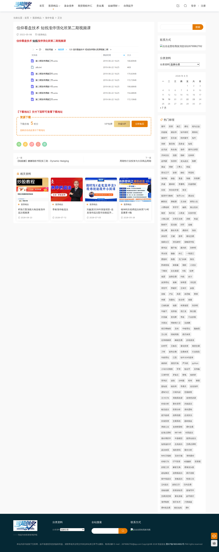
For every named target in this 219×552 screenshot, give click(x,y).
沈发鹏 (187, 323)
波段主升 (176, 484)
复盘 (180, 178)
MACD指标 (166, 455)
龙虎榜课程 (177, 427)
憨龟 (184, 375)
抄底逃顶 (190, 340)
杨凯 (184, 207)
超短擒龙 (165, 473)
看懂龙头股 (189, 467)
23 (194, 99)
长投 (163, 190)
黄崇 (196, 294)
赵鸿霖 (164, 161)
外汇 (180, 253)
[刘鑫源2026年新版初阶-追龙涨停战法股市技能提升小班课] (101, 189)
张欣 (194, 230)
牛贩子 (164, 311)
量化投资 (184, 346)
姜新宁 (164, 138)
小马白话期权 (167, 369)
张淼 (188, 178)
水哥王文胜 (177, 219)
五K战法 (164, 484)
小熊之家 (165, 219)
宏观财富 (188, 392)
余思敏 (187, 294)
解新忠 (164, 201)
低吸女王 (165, 242)
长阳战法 (189, 432)
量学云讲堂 (193, 149)
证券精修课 (166, 340)
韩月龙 (172, 213)
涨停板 (164, 178)
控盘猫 (164, 132)
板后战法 (165, 409)
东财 (163, 143)
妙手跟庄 (190, 496)
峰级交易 (178, 340)
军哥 (179, 369)
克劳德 (174, 311)
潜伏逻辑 (188, 409)
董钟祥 (172, 184)
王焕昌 (174, 346)
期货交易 (196, 346)
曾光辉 (174, 317)
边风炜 (191, 155)
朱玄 (184, 190)
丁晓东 (164, 271)
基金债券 (69, 5)
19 (169, 99)
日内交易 (187, 484)
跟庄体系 (186, 334)
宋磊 (188, 167)
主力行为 (165, 398)
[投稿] (178, 5)
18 (163, 99)
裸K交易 (189, 427)
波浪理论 (165, 282)
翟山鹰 (164, 230)
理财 (171, 167)
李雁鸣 (181, 184)
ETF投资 (176, 461)
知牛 (194, 138)
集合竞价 (194, 207)
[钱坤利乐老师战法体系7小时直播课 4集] (135, 189)
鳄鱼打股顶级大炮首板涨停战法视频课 (31, 211)
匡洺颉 (174, 224)
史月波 (164, 149)
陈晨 (173, 259)
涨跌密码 (177, 450)
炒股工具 (165, 467)
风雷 (179, 294)
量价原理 (177, 403)
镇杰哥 (174, 386)
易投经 (185, 230)
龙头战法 (184, 161)
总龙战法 (178, 444)
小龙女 (193, 265)
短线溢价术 (166, 444)
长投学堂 (192, 213)
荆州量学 (184, 138)
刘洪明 (195, 305)
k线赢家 (187, 461)
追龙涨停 (194, 386)
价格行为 (165, 461)
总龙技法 (188, 415)
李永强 (164, 253)
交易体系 (184, 351)
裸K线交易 (165, 507)
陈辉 (194, 161)
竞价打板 (179, 455)
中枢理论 (186, 328)
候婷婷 (164, 363)
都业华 (174, 132)
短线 (35, 40)
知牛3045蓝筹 (187, 357)
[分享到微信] (19, 144)
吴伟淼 (197, 369)
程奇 (190, 380)
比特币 (164, 346)
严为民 (185, 363)
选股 (175, 155)
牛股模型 (178, 438)
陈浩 (192, 259)
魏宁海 (174, 247)
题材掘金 (188, 421)
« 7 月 (163, 107)
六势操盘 (188, 502)
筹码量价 (190, 455)
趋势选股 (177, 415)
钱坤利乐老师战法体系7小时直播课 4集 (135, 211)
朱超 (196, 219)
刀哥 (163, 351)
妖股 (192, 288)
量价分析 (188, 450)
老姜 (190, 299)
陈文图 (193, 311)
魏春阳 (197, 328)
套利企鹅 (173, 351)
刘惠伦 (172, 299)
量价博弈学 (166, 438)
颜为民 (183, 247)
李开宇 (176, 207)
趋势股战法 (177, 473)
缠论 (186, 126)
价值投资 (165, 421)
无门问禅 (182, 259)
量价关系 (175, 230)
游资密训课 (191, 398)
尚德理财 (192, 184)
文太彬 (183, 201)
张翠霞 (183, 282)
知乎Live (180, 195)
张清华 (174, 161)
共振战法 (188, 403)
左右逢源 (175, 271)
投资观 (198, 461)
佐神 (191, 271)
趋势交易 (173, 276)
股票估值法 (191, 438)
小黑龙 (181, 213)
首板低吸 (165, 490)
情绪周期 (175, 334)
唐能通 (174, 201)
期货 (163, 213)
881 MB (178, 432)
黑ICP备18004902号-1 (176, 544)
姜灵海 (172, 143)
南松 (182, 172)
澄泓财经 (177, 242)
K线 (184, 271)
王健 (173, 236)
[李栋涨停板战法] (67, 189)
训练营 (164, 236)
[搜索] (185, 5)
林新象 (176, 265)
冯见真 (193, 282)
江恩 (175, 357)
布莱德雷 (184, 305)
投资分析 (177, 409)
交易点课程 (191, 444)
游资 (175, 172)
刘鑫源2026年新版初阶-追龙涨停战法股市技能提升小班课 (100, 211)
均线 (182, 276)
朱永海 (174, 149)
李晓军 (174, 288)
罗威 (163, 184)
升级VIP (122, 123)
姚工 (179, 126)
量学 (163, 126)
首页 (41, 5)
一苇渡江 (190, 253)
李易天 (183, 386)
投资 (171, 126)
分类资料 (165, 64)
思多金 (181, 143)
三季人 (179, 167)
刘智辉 (197, 178)
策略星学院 (189, 242)
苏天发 (174, 138)
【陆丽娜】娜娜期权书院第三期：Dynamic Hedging (43, 161)
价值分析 (165, 403)
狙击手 (187, 369)
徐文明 (181, 299)
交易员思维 (166, 496)
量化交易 (190, 236)
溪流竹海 (175, 363)
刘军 (182, 224)
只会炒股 (192, 317)
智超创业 (23, 5)
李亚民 (191, 172)
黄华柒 (164, 247)
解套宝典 (177, 467)
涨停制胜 (165, 502)
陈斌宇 (164, 224)
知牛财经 (184, 132)
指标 (182, 155)
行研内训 (177, 392)
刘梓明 (193, 247)
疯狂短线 (178, 507)
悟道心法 (190, 479)
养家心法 (165, 427)
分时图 (181, 380)
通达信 (191, 195)
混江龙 (183, 311)
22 (187, 99)
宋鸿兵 (164, 380)
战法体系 (165, 450)
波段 (173, 380)
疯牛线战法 (166, 479)
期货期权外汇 (85, 5)
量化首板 (178, 496)
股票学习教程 (167, 195)
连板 (163, 294)
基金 (163, 167)
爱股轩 (164, 259)
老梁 (163, 276)
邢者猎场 (165, 265)
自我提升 (128, 5)
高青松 (195, 132)
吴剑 (177, 328)
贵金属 (100, 5)
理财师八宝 (176, 323)
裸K (187, 507)
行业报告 (196, 351)
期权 (184, 265)
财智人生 (194, 201)
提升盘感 (165, 415)
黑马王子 (165, 172)
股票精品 (53, 5)
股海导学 (190, 490)
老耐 (175, 282)
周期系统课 (177, 398)
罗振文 (176, 375)
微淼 (173, 253)
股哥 (180, 236)
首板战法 (178, 479)
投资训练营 (177, 490)
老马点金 (196, 126)
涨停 (182, 149)
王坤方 (183, 288)
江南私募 (165, 305)
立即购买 (139, 123)
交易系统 (177, 421)
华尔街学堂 (174, 190)
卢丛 (171, 294)
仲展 (163, 299)
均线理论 (165, 357)
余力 (190, 276)
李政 (182, 317)
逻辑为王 (165, 392)
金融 (190, 224)
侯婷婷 (193, 375)
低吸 (175, 305)
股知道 (164, 386)
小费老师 (165, 207)
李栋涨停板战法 (60, 209)
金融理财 (113, 5)
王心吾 (164, 334)
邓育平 (164, 288)
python (195, 363)
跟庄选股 (190, 473)
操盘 (173, 178)
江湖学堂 (165, 375)
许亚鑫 (164, 317)
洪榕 (188, 219)
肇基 (198, 380)
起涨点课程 (166, 432)
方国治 (164, 323)
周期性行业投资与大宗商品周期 (135, 161)
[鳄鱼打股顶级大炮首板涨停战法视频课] (32, 189)
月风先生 (165, 155)
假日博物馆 (166, 328)
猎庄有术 (177, 502)
